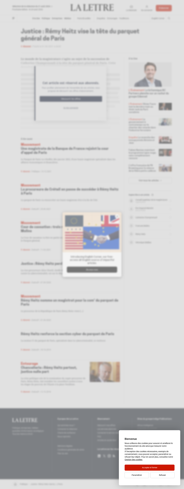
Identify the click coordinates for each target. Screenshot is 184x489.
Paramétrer (137, 475)
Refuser (162, 475)
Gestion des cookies (133, 459)
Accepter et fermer (149, 467)
